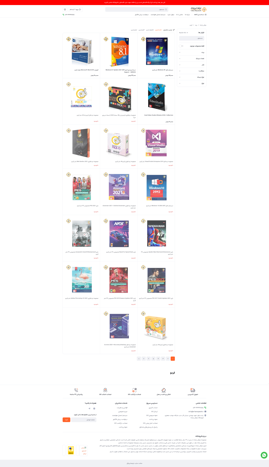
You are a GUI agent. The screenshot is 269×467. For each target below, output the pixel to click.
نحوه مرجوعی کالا (152, 415)
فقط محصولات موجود (197, 46)
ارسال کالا (154, 412)
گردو (191, 25)
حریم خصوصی (122, 412)
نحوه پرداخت (153, 419)
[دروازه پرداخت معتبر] (70, 451)
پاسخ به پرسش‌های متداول (148, 427)
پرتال (128, 463)
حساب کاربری (153, 408)
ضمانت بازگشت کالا (120, 423)
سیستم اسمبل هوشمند (119, 415)
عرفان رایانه (203, 25)
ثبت (66, 420)
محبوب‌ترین (150, 30)
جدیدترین (158, 30)
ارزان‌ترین (134, 30)
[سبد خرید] (65, 9)
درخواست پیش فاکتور (120, 419)
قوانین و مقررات (122, 408)
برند (196, 25)
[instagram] (94, 408)
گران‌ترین (141, 30)
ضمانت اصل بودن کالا (150, 423)
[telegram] (89, 408)
